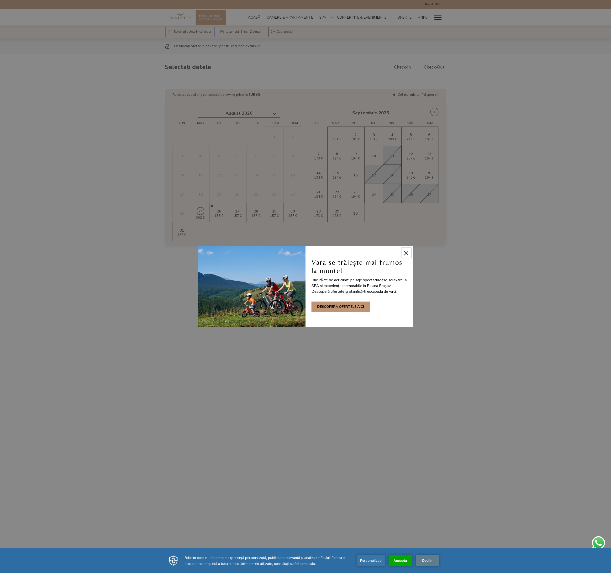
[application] (305, 560)
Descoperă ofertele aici (340, 306)
